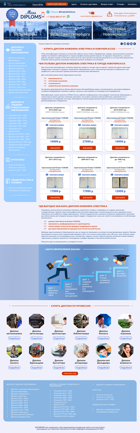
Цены (74, 4)
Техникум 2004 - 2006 (18, 123)
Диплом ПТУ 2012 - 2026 (19, 134)
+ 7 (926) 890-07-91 (56, 16)
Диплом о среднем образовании (16, 148)
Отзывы (120, 4)
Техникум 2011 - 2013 (18, 118)
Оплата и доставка (88, 4)
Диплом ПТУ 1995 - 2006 (19, 139)
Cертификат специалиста (19, 190)
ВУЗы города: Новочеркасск (114, 32)
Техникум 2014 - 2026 (18, 115)
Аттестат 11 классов (17, 167)
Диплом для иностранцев (20, 90)
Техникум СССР (15, 129)
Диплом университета (18, 92)
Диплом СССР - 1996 (17, 84)
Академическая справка (19, 145)
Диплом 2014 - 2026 (17, 71)
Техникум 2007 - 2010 (18, 121)
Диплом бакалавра (17, 63)
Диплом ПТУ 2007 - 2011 (19, 137)
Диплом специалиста (18, 66)
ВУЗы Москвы (25, 35)
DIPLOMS (30, 14)
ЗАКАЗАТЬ (55, 148)
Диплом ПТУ (14, 131)
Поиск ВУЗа (37, 4)
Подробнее (14, 338)
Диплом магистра (16, 68)
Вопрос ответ (107, 4)
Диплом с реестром (17, 87)
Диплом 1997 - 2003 (17, 82)
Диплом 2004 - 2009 (17, 79)
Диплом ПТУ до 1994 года (20, 142)
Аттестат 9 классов (16, 165)
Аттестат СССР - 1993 (17, 170)
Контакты (132, 4)
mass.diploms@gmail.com (91, 16)
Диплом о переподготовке (20, 188)
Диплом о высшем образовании (16, 59)
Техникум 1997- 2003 (18, 126)
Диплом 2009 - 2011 (17, 76)
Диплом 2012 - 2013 (17, 74)
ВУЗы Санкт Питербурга (70, 35)
